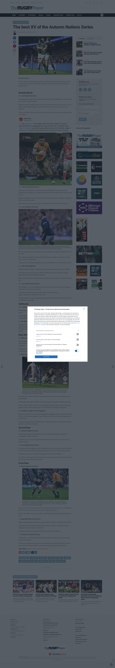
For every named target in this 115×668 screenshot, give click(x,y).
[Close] (84, 309)
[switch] (77, 334)
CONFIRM (46, 356)
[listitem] (57, 330)
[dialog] (57, 334)
